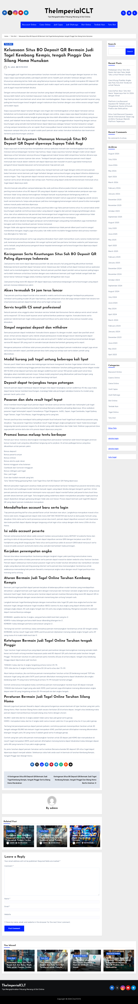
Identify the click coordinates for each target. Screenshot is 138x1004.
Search (112, 44)
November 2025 (115, 205)
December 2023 (115, 337)
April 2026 (112, 177)
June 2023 (112, 343)
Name (7, 899)
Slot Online (86, 25)
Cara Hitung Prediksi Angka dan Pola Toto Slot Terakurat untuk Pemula (51, 838)
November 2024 (115, 274)
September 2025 (115, 217)
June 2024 (113, 303)
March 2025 (113, 251)
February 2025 (114, 257)
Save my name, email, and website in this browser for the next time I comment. (38, 922)
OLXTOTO (77, 999)
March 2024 (113, 320)
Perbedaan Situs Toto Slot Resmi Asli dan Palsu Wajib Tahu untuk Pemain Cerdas (18, 838)
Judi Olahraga (72, 25)
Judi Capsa (58, 25)
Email (7, 906)
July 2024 (112, 297)
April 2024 (112, 314)
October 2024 (114, 280)
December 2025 (115, 200)
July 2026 (112, 159)
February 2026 (114, 188)
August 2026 (113, 154)
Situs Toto (112, 428)
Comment (9, 866)
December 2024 (115, 268)
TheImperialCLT (69, 11)
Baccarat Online (29, 25)
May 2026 (112, 171)
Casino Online (114, 378)
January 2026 (114, 194)
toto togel (112, 457)
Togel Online (113, 412)
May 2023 (112, 349)
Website (7, 914)
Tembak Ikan (99, 25)
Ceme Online (45, 25)
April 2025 (112, 246)
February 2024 (114, 326)
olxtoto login (113, 438)
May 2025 (112, 240)
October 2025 (114, 211)
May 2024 (112, 309)
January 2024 (114, 332)
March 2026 (113, 182)
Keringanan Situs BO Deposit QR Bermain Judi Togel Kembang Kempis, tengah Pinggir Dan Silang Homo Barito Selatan (75, 780)
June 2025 (112, 234)
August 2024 (113, 291)
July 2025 (112, 228)
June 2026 (113, 165)
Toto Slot (112, 25)
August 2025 (113, 223)
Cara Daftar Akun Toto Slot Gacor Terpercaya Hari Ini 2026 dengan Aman (121, 93)
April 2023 (112, 355)
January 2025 (114, 263)
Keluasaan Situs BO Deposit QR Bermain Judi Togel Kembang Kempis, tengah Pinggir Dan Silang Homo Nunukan (48, 55)
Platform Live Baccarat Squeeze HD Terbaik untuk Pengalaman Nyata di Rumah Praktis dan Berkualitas (118, 962)
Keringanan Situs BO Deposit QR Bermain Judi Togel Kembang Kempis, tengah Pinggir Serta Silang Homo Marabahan (28, 780)
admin (13, 67)
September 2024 (115, 286)
